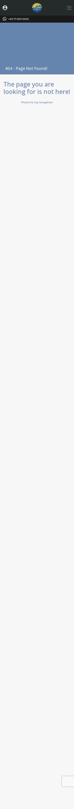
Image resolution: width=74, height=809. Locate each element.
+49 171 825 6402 (18, 19)
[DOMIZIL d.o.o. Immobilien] (37, 11)
